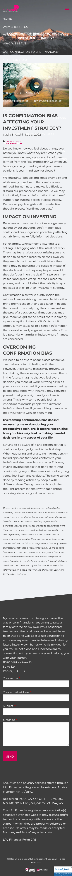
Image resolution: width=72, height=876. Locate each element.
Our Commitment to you (49, 35)
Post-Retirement (47, 101)
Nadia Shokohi (15, 68)
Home (7, 18)
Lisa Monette (13, 76)
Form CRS (29, 839)
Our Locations (15, 184)
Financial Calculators (48, 159)
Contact (10, 175)
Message (23, 720)
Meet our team (15, 60)
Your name (25, 678)
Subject (22, 706)
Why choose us (15, 27)
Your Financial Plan (48, 151)
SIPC (28, 791)
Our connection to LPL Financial (30, 51)
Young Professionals (21, 93)
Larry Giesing (43, 68)
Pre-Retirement (15, 101)
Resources (11, 142)
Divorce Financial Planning (26, 126)
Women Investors (17, 109)
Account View (14, 151)
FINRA (20, 791)
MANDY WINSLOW (43, 76)
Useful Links (13, 159)
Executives (11, 134)
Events (8, 167)
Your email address (30, 692)
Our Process (13, 35)
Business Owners (40, 134)
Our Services (13, 84)
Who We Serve (14, 43)
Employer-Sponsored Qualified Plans (34, 118)
